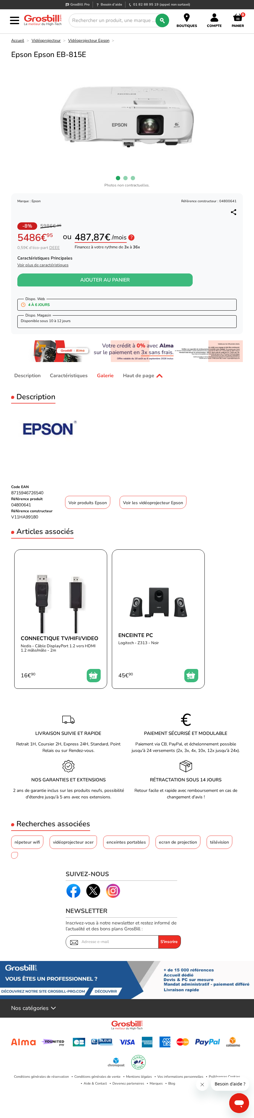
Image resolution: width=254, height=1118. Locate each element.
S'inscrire (168, 942)
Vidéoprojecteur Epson (88, 40)
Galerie (105, 375)
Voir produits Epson (87, 503)
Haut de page (138, 375)
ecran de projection (178, 842)
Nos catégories (30, 1008)
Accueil (17, 40)
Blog (171, 1083)
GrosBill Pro (80, 4)
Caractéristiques (69, 375)
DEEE (54, 248)
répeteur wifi (27, 842)
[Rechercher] (162, 20)
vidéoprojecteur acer (73, 842)
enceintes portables (126, 842)
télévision (219, 842)
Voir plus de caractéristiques (42, 265)
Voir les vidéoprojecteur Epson (153, 503)
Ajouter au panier (105, 279)
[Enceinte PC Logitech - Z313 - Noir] (158, 619)
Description (27, 375)
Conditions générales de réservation (41, 1076)
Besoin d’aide (111, 4)
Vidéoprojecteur (46, 40)
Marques (156, 1083)
